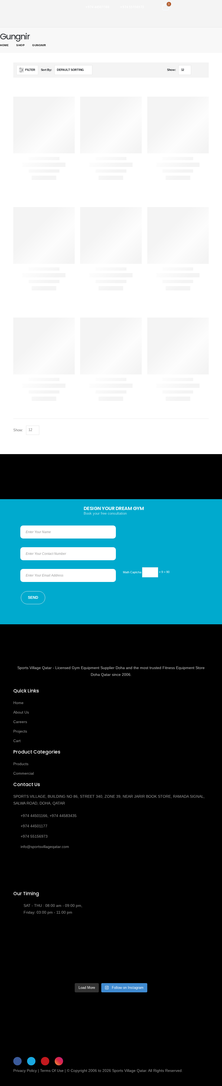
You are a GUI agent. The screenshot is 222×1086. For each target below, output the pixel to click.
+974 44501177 (34, 826)
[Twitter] (31, 1061)
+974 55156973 (132, 7)
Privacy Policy (25, 1070)
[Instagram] (59, 1061)
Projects (20, 731)
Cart (17, 741)
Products (20, 764)
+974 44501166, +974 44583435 (49, 815)
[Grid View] (196, 70)
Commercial (23, 773)
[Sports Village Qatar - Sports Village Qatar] (32, 6)
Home (18, 703)
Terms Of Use (52, 1070)
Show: (171, 69)
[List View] (202, 70)
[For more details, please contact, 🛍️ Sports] (36, 936)
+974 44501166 (97, 7)
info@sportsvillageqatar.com (45, 846)
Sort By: (46, 69)
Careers (20, 722)
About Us (21, 712)
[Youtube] (45, 1061)
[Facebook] (17, 1061)
